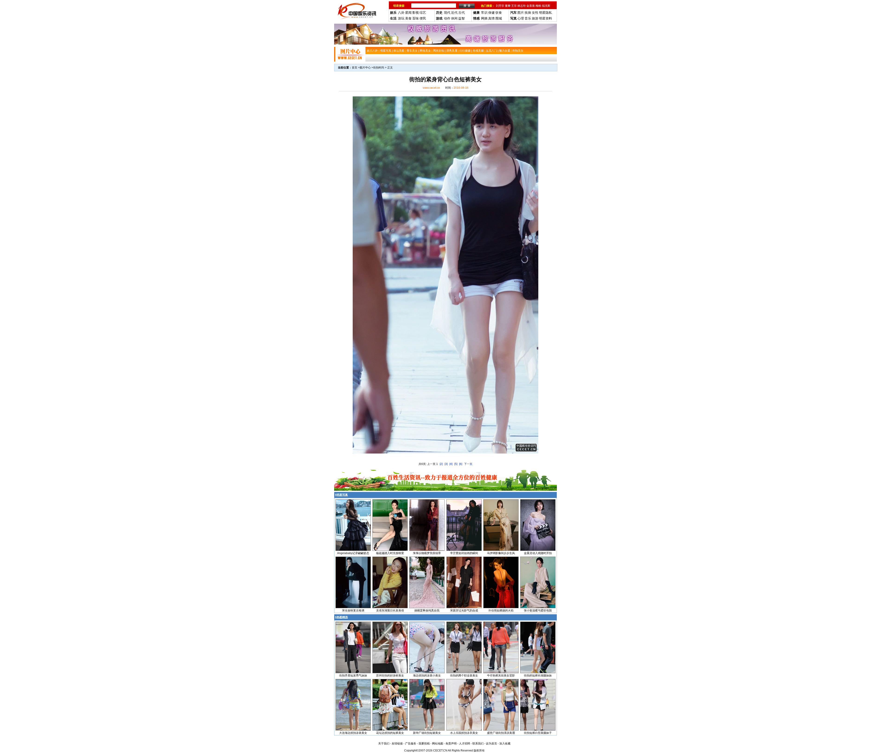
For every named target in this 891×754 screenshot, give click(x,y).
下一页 (468, 464)
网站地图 (437, 743)
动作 (447, 18)
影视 (415, 12)
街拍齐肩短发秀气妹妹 (353, 675)
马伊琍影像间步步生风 (501, 553)
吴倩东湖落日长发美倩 (390, 610)
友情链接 (397, 743)
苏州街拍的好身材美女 (390, 675)
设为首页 (491, 743)
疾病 (528, 12)
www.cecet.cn (431, 87)
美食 (408, 18)
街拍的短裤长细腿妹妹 (538, 675)
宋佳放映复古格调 (353, 610)
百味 (415, 18)
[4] (450, 464)
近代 (454, 12)
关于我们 (383, 743)
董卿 (507, 5)
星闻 (408, 12)
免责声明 (451, 743)
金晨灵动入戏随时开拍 (538, 553)
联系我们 (478, 743)
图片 (520, 12)
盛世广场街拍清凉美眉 (501, 732)
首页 (354, 67)
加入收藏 (504, 743)
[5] (455, 464)
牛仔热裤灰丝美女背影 (501, 675)
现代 (447, 12)
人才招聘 (464, 743)
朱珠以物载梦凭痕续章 (427, 553)
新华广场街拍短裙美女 (427, 732)
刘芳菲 (500, 5)
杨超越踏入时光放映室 (390, 553)
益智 (461, 18)
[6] (460, 464)
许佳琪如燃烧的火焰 (500, 610)
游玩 (401, 18)
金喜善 (530, 5)
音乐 (528, 18)
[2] (441, 464)
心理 (520, 18)
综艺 (423, 12)
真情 (491, 18)
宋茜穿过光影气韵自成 (464, 610)
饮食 (498, 12)
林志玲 (521, 5)
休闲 (454, 18)
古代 (461, 12)
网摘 (484, 18)
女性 (535, 12)
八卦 (401, 12)
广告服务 (410, 743)
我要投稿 (424, 743)
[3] (446, 464)
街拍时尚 (378, 67)
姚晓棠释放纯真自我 (426, 610)
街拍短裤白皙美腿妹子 (538, 732)
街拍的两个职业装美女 (464, 675)
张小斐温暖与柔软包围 (538, 610)
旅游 (535, 18)
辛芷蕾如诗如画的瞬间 (464, 553)
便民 (423, 18)
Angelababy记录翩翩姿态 (353, 553)
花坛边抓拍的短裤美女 (390, 732)
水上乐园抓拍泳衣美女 (464, 732)
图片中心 (365, 67)
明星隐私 (545, 12)
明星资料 (545, 18)
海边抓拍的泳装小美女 (427, 675)
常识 (484, 12)
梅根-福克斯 (543, 5)
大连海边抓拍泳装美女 (353, 732)
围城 (498, 18)
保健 (491, 12)
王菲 (514, 5)
